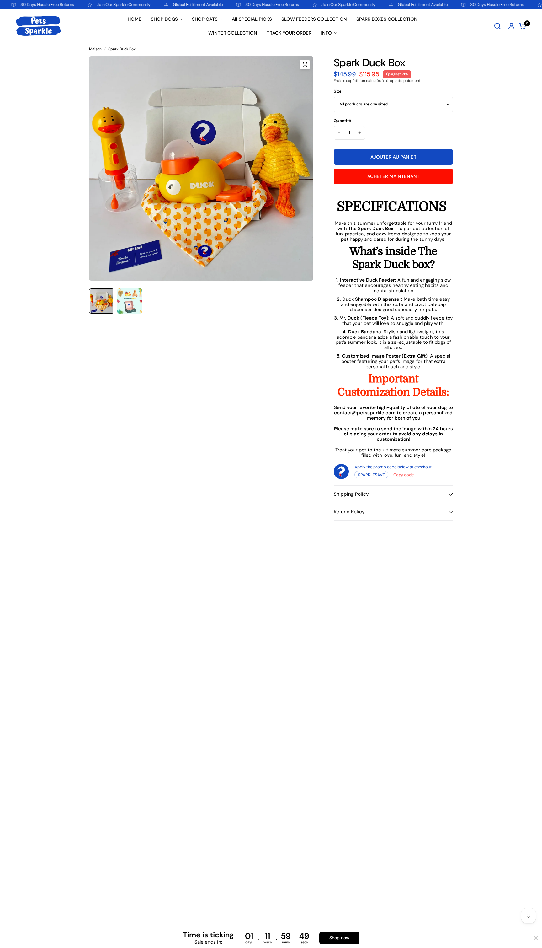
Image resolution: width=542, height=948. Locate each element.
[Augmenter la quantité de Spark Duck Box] (360, 132)
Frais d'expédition (349, 80)
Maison (95, 49)
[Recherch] (497, 25)
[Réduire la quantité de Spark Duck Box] (339, 132)
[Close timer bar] (535, 937)
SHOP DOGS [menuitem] (164, 19)
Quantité (342, 121)
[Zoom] (305, 64)
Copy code (403, 475)
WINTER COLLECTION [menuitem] (232, 33)
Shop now (339, 937)
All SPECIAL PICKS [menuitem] (252, 19)
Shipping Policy (351, 494)
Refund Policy (349, 512)
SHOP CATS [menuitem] (205, 19)
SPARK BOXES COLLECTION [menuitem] (386, 19)
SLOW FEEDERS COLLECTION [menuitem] (314, 19)
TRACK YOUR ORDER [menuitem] (289, 33)
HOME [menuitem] (134, 19)
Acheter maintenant (393, 176)
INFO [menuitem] (326, 33)
